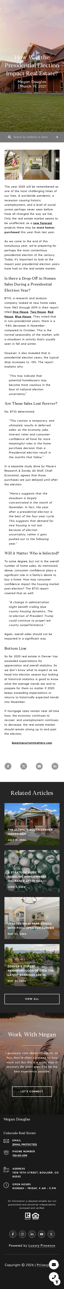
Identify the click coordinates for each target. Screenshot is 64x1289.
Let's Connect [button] (32, 1091)
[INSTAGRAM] (22, 1234)
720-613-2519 (19, 1155)
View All (32, 998)
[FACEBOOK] (12, 1234)
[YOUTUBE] (41, 1234)
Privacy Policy (48, 1265)
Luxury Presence (41, 1246)
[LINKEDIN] (32, 1234)
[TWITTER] (51, 1234)
